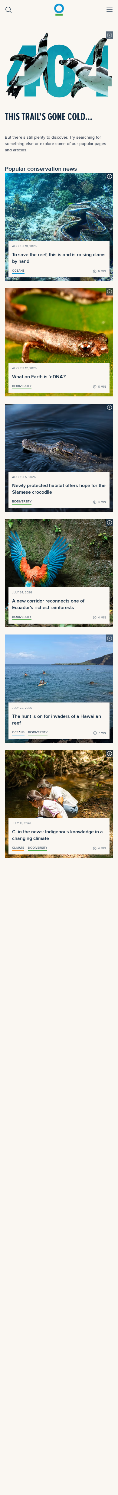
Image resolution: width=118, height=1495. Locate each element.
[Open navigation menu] (109, 9)
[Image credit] (109, 35)
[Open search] (8, 9)
